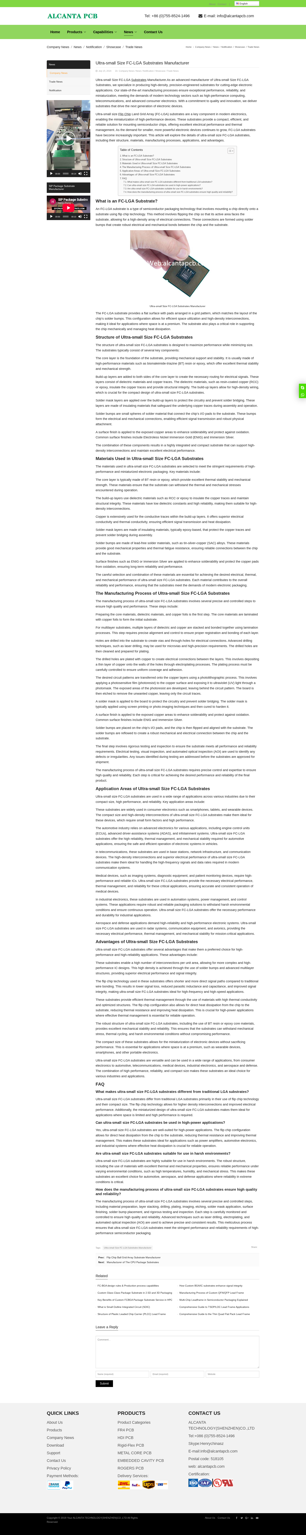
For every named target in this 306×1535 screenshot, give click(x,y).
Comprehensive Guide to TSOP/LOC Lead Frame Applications (214, 1307)
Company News (58, 47)
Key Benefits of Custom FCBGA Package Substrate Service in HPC (135, 1299)
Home (189, 47)
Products (54, 1430)
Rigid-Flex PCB (131, 1445)
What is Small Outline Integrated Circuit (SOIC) (124, 1307)
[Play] (51, 173)
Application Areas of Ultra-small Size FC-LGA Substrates (151, 170)
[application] (68, 138)
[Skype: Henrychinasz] (302, 387)
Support (53, 1453)
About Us (55, 1422)
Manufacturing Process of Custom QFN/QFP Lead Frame (211, 1292)
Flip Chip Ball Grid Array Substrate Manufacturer (134, 1257)
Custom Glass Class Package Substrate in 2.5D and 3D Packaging (135, 1292)
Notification (94, 47)
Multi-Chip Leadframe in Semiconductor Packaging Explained (213, 1299)
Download (55, 1445)
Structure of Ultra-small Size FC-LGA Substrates (147, 159)
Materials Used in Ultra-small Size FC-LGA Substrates (150, 163)
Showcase (113, 47)
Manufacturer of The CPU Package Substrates (133, 1262)
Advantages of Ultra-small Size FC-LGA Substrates (148, 174)
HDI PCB (126, 1437)
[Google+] (247, 1518)
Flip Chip (124, 114)
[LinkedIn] (252, 1518)
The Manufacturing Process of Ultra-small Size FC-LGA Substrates (156, 167)
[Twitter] (242, 1518)
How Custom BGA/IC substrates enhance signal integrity (210, 1285)
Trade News (133, 47)
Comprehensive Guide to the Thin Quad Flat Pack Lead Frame (214, 1314)
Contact (222, 4)
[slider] (66, 173)
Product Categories (134, 1422)
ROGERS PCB (131, 1468)
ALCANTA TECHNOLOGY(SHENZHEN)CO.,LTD (100, 1517)
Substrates (138, 80)
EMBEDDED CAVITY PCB (141, 1460)
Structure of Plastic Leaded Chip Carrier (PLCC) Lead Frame (132, 1314)
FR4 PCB (126, 1430)
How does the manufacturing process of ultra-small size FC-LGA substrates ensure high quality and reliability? (180, 192)
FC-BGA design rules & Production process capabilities (128, 1285)
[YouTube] (257, 1518)
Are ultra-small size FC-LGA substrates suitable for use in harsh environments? (165, 188)
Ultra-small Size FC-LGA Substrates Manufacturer (142, 63)
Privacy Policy (59, 1468)
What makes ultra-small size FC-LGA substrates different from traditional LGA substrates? (169, 182)
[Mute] (80, 173)
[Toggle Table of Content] (229, 151)
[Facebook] (236, 1518)
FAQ (124, 178)
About (212, 4)
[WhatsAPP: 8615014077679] (302, 394)
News (78, 47)
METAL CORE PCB (135, 1453)
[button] (68, 139)
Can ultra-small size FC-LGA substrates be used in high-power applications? (164, 185)
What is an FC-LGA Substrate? (138, 155)
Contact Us (56, 1460)
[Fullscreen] (85, 173)
